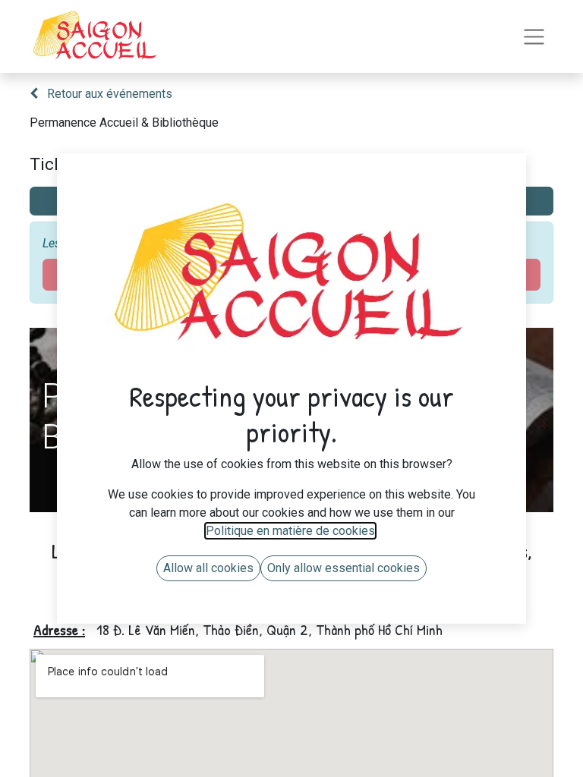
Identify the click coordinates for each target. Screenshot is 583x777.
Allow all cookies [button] (208, 568)
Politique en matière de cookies (290, 531)
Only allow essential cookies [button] (343, 568)
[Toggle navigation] (534, 37)
